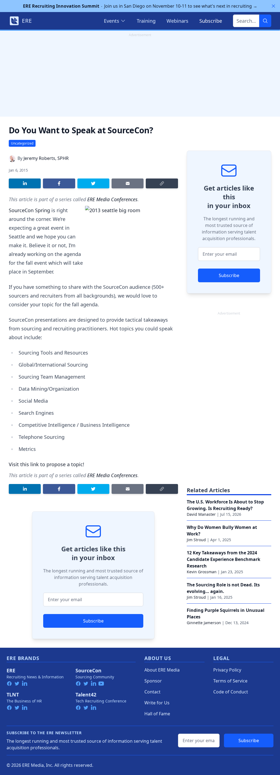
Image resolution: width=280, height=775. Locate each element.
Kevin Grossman (202, 571)
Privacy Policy (227, 670)
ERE (11, 670)
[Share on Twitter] (93, 183)
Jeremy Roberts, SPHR (46, 158)
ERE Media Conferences (112, 199)
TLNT (13, 694)
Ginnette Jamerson (204, 622)
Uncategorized (22, 143)
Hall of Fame (157, 714)
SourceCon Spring (29, 210)
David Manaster (201, 514)
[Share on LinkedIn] (25, 183)
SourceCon (88, 670)
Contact (152, 692)
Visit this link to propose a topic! (46, 464)
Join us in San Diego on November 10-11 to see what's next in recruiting (140, 6)
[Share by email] (128, 183)
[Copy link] (162, 183)
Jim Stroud (196, 539)
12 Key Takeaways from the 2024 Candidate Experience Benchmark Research (223, 559)
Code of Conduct (230, 692)
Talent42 (85, 694)
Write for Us (157, 703)
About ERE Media (162, 670)
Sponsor (153, 681)
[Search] (265, 21)
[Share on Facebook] (59, 183)
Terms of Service (230, 681)
